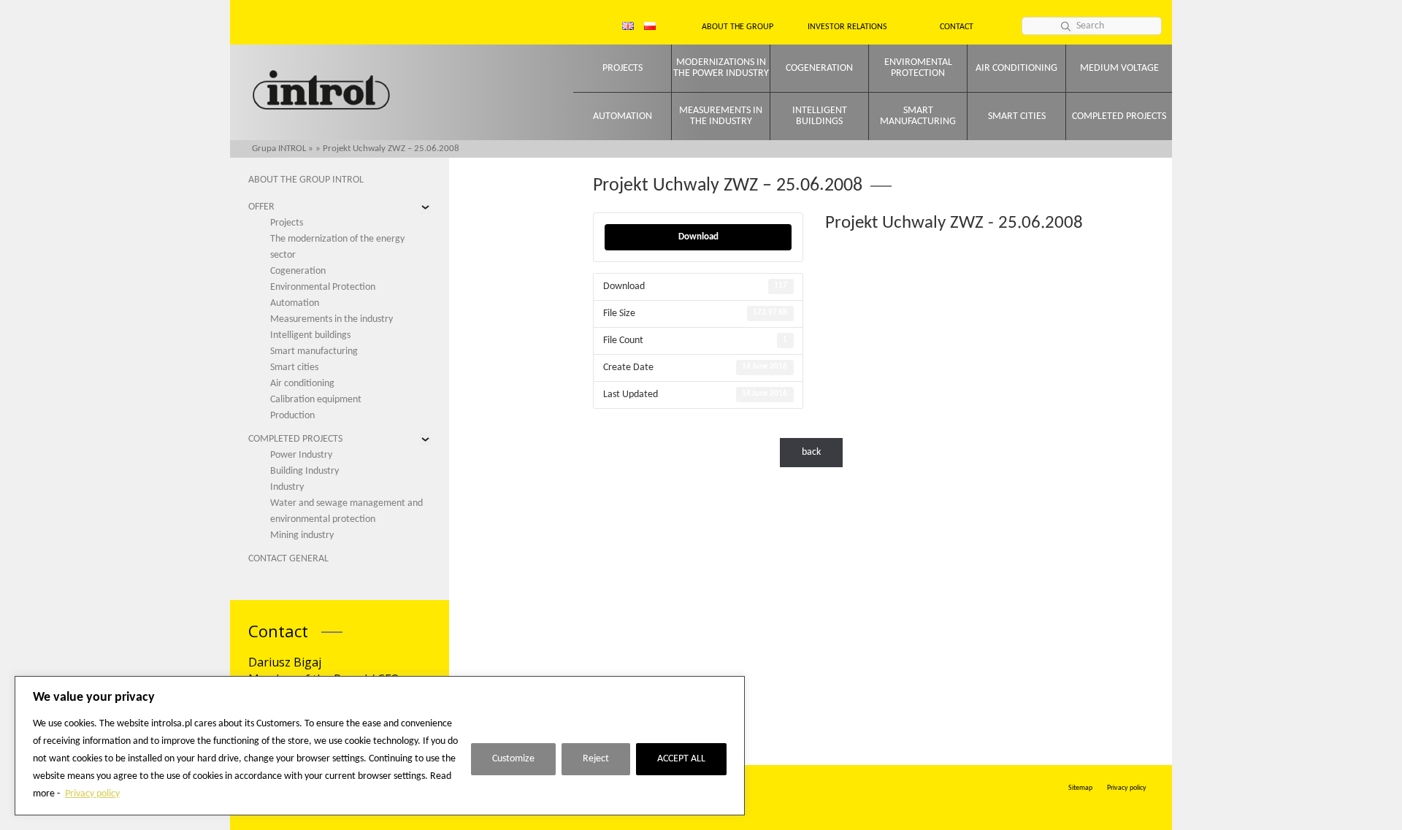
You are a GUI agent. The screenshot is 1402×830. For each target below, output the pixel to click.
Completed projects (1119, 116)
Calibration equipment (315, 399)
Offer (261, 206)
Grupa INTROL (279, 148)
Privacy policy (92, 793)
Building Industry (304, 471)
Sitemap (1080, 788)
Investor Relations (847, 27)
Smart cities (1017, 116)
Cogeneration (819, 68)
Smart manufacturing (918, 116)
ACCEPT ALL (681, 758)
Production (292, 415)
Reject (596, 758)
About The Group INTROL (306, 179)
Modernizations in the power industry (721, 68)
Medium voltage (1119, 68)
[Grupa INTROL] (321, 91)
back (811, 452)
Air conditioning (1016, 68)
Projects (622, 68)
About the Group (737, 27)
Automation (622, 116)
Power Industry (301, 455)
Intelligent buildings (819, 116)
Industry (287, 487)
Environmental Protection (322, 287)
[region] (380, 745)
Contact (956, 27)
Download (698, 237)
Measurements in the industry (720, 116)
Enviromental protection (918, 68)
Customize (513, 758)
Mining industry (302, 535)
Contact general (288, 558)
